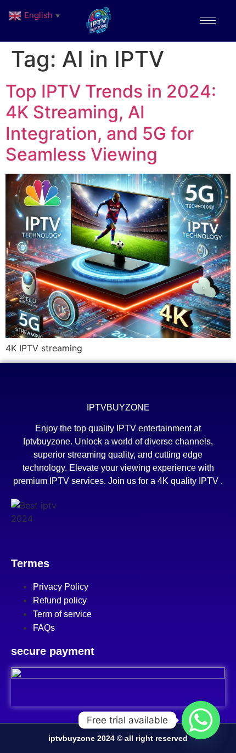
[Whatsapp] (201, 720)
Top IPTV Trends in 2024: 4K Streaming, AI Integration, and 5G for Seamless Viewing (110, 123)
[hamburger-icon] (207, 20)
